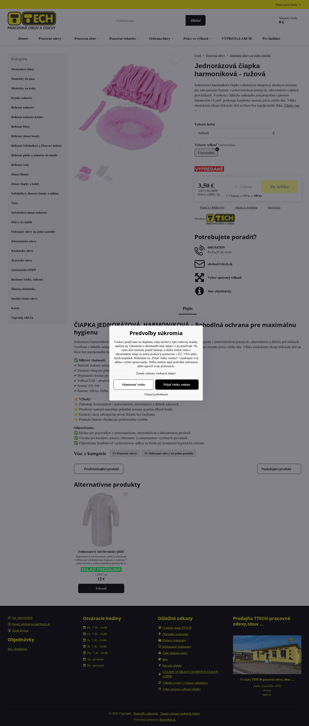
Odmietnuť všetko (133, 384)
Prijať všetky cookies (177, 384)
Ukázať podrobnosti (156, 394)
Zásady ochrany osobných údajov (156, 373)
